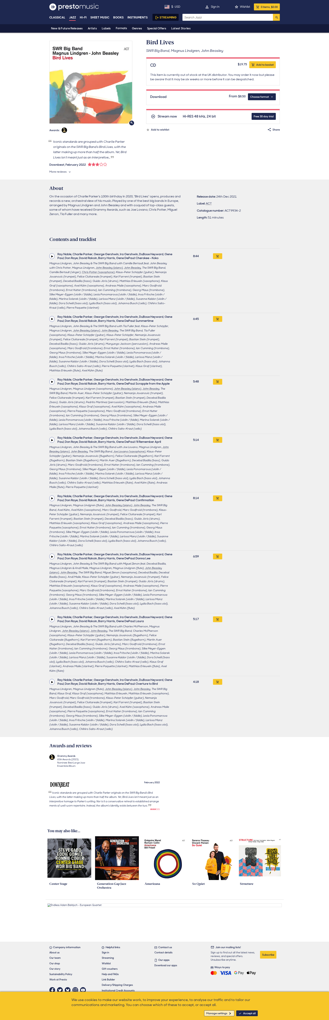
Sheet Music (99, 17)
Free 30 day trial (264, 116)
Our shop (54, 963)
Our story (54, 968)
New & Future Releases (67, 28)
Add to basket (265, 64)
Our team (55, 958)
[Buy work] (217, 256)
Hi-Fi (83, 17)
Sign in (215, 7)
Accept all (249, 1013)
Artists (92, 28)
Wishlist (245, 7)
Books (118, 17)
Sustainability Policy (60, 974)
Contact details (163, 952)
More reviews (58, 171)
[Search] (276, 17)
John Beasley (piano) (109, 267)
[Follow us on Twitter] (61, 990)
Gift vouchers (110, 968)
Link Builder (108, 979)
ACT (209, 203)
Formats (121, 28)
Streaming (168, 17)
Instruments (138, 17)
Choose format (259, 97)
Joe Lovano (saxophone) (129, 451)
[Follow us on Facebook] (53, 990)
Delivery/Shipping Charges (117, 985)
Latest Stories (181, 28)
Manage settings (216, 1013)
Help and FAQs (110, 974)
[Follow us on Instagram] (76, 990)
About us (54, 952)
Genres (137, 28)
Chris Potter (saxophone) (98, 272)
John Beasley (132, 267)
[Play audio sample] (52, 256)
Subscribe (268, 954)
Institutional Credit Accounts (118, 990)
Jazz (72, 17)
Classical (57, 17)
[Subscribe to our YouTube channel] (84, 990)
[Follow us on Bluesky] (68, 990)
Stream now (167, 116)
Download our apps (165, 965)
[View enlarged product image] (90, 82)
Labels (106, 28)
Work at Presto (58, 979)
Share (276, 129)
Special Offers (156, 28)
